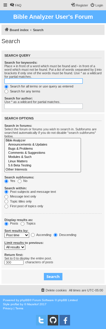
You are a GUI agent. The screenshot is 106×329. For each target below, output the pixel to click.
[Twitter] (41, 320)
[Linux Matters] (42, 161)
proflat (15, 304)
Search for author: (18, 98)
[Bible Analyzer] (42, 141)
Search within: (15, 188)
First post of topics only (26, 206)
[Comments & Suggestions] (42, 153)
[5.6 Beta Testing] (42, 165)
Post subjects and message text (32, 191)
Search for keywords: (20, 62)
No (24, 181)
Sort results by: (16, 230)
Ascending (43, 235)
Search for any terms (24, 91)
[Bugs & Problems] (42, 149)
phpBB (24, 300)
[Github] (53, 320)
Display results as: (18, 220)
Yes (12, 181)
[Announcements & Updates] (42, 145)
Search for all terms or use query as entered (41, 86)
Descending (67, 235)
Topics (30, 223)
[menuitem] (15, 5)
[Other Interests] (42, 170)
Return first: (13, 255)
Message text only (22, 196)
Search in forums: (18, 125)
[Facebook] (64, 320)
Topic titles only (20, 201)
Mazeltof (33, 304)
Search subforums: (19, 177)
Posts (13, 223)
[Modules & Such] (42, 157)
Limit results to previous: (24, 242)
